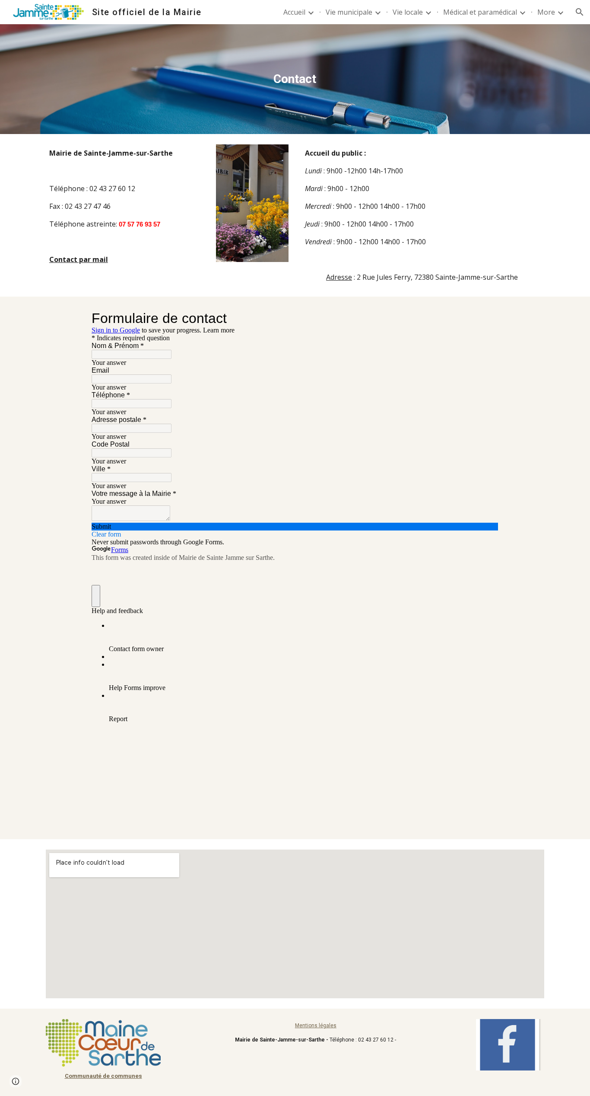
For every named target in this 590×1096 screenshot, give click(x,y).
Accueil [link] (294, 12)
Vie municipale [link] (349, 12)
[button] (579, 12)
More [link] (546, 12)
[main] (295, 79)
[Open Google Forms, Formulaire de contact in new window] (485, 318)
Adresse (339, 277)
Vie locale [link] (408, 12)
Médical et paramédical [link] (480, 12)
